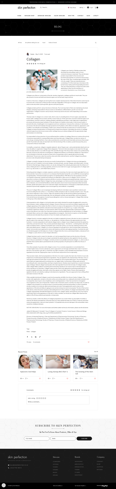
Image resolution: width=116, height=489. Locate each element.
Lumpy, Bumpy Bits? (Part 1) (58, 372)
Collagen (33, 331)
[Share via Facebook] (27, 337)
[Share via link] (40, 337)
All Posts (20, 42)
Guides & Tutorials (53, 42)
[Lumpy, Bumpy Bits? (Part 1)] (58, 362)
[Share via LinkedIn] (36, 337)
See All (96, 351)
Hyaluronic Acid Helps (28, 372)
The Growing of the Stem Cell (84, 373)
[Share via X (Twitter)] (31, 337)
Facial (44, 42)
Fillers (28, 331)
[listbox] (82, 7)
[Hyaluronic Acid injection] (30, 362)
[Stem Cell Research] (85, 362)
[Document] (4, 485)
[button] (82, 7)
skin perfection (26, 8)
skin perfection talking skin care (32, 42)
